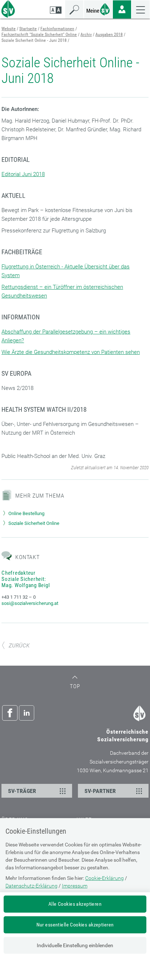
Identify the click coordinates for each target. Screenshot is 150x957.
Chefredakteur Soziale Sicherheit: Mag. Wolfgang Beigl (25, 579)
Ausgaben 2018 (109, 34)
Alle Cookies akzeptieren (75, 904)
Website (8, 28)
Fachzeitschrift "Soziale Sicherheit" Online (39, 34)
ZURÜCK (19, 645)
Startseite (28, 28)
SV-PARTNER (100, 790)
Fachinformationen (57, 28)
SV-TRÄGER (22, 790)
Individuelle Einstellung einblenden (75, 945)
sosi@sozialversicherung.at (29, 603)
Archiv (86, 34)
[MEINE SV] (98, 8)
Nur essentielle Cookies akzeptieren (75, 925)
